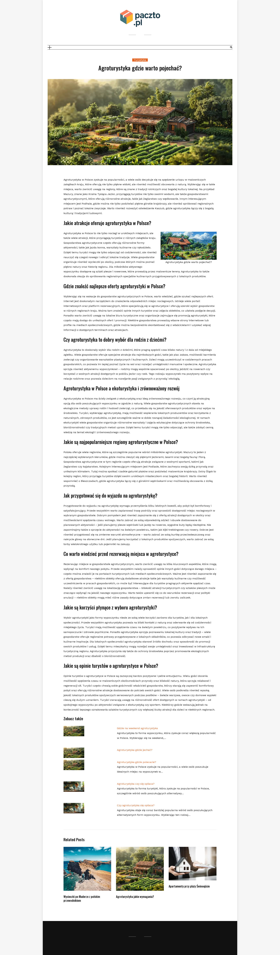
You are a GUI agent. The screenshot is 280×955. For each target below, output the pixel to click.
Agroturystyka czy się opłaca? (135, 783)
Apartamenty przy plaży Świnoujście (189, 886)
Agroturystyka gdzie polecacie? (136, 762)
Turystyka (140, 60)
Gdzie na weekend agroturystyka (137, 728)
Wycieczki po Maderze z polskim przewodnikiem (82, 898)
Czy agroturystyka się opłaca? (135, 805)
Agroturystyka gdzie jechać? (134, 749)
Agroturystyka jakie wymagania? (135, 896)
